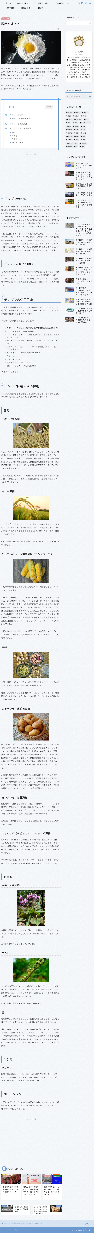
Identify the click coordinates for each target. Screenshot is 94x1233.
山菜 (84, 126)
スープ (84, 116)
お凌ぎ (70, 112)
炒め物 (84, 133)
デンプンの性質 (16, 114)
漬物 (77, 133)
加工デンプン (17, 142)
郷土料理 (84, 143)
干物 (77, 129)
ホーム (8, 3)
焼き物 (70, 136)
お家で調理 (10, 8)
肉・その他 (5, 19)
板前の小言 (25, 8)
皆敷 (84, 140)
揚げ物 (70, 133)
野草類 (15, 135)
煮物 (84, 136)
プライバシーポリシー (13, 1230)
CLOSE (48, 107)
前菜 (76, 123)
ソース (70, 119)
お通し (86, 112)
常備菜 (70, 129)
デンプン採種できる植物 (20, 128)
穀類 (14, 132)
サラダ (76, 116)
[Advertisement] (31, 173)
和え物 (76, 126)
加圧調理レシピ (86, 123)
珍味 (77, 140)
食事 (83, 146)
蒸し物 (70, 143)
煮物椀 (70, 140)
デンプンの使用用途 (18, 123)
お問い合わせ (41, 8)
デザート (78, 119)
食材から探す (22, 3)
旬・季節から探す (41, 3)
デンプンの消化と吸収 (21, 118)
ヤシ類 (15, 139)
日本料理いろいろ (62, 3)
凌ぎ (86, 119)
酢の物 (70, 146)
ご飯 (69, 116)
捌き (84, 129)
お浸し (78, 112)
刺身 (69, 123)
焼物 (77, 136)
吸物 (69, 126)
